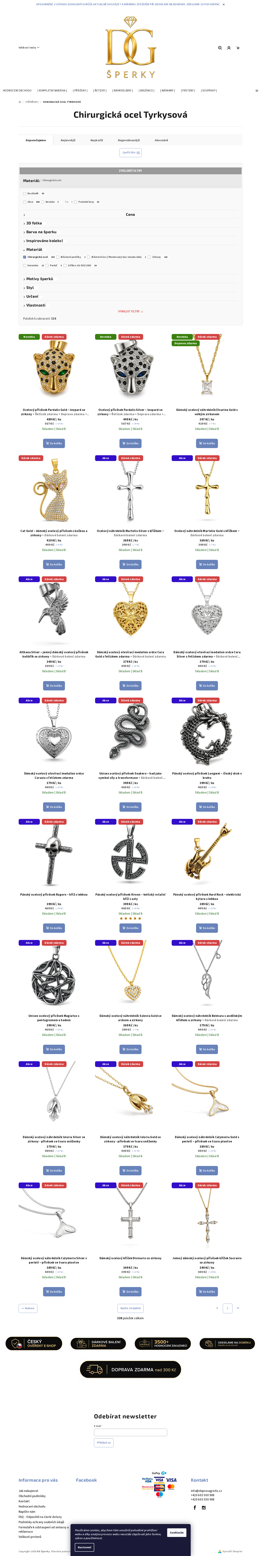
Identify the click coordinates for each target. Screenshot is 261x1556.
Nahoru (29, 1308)
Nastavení (84, 1547)
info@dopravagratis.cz (206, 1491)
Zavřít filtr (129, 153)
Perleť (56, 265)
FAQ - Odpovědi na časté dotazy (40, 1517)
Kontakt (24, 1501)
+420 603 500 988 (203, 1495)
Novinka (52, 202)
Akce (33, 202)
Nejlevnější (68, 140)
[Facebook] (195, 1508)
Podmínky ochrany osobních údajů (41, 1522)
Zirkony (160, 257)
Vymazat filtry (129, 311)
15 (238, 1308)
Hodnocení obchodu (32, 1506)
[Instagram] (204, 1508)
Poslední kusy (89, 202)
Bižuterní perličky (73, 257)
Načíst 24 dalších (131, 1308)
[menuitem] (17, 91)
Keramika (36, 265)
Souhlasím (177, 1533)
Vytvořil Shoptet (232, 1551)
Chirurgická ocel (52, 180)
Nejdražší (97, 140)
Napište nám (27, 1512)
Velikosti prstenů (30, 1537)
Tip (68, 202)
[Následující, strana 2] (227, 1308)
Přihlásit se (103, 1443)
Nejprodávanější (129, 140)
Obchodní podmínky (32, 1496)
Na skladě (36, 193)
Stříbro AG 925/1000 (82, 265)
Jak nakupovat (28, 1491)
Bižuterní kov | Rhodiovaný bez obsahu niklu (119, 257)
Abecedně (161, 140)
